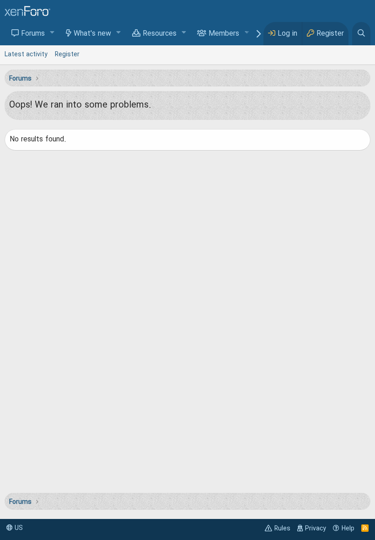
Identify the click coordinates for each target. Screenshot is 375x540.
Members (224, 33)
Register (67, 54)
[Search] (361, 33)
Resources (160, 33)
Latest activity (26, 54)
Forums (33, 33)
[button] (52, 33)
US (18, 528)
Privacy (315, 529)
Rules (282, 529)
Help (348, 529)
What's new (92, 33)
